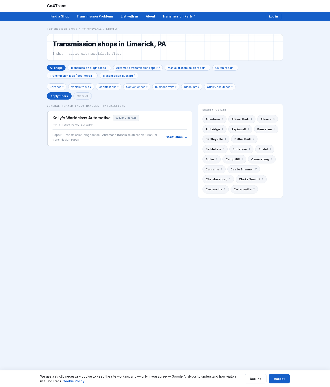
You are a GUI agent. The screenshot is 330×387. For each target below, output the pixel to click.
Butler (212, 159)
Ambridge (214, 129)
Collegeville (244, 189)
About (150, 16)
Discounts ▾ (191, 87)
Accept (279, 378)
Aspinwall (240, 129)
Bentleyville (216, 139)
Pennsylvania (91, 28)
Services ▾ (57, 87)
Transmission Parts (177, 16)
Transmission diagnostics (89, 67)
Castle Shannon (244, 169)
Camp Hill (234, 159)
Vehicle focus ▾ (81, 87)
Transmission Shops (62, 28)
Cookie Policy (73, 381)
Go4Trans (56, 5)
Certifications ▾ (109, 87)
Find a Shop (60, 16)
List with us (130, 16)
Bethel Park (244, 139)
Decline (255, 378)
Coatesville (216, 189)
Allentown (214, 119)
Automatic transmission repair (138, 67)
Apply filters (59, 96)
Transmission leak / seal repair (72, 75)
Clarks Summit (251, 179)
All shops (56, 68)
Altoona (267, 119)
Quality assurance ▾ (220, 87)
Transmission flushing (119, 75)
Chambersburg (218, 179)
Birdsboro (241, 149)
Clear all (82, 96)
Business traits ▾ (165, 87)
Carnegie (214, 169)
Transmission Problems (95, 16)
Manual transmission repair (187, 67)
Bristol (264, 149)
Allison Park (241, 119)
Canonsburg (262, 159)
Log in (273, 16)
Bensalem (266, 129)
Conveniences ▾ (136, 87)
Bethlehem (215, 149)
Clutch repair (225, 67)
